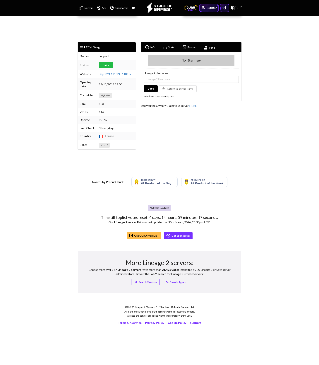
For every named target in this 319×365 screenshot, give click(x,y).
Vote (209, 47)
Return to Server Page (179, 88)
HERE (193, 105)
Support (195, 322)
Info (150, 47)
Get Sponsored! (178, 235)
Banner (189, 47)
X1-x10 (104, 145)
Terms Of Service (130, 322)
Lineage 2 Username (156, 73)
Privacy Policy (154, 322)
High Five (105, 95)
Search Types (175, 282)
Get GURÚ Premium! (143, 235)
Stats (168, 47)
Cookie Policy (177, 322)
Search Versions (145, 282)
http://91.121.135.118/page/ (117, 74)
